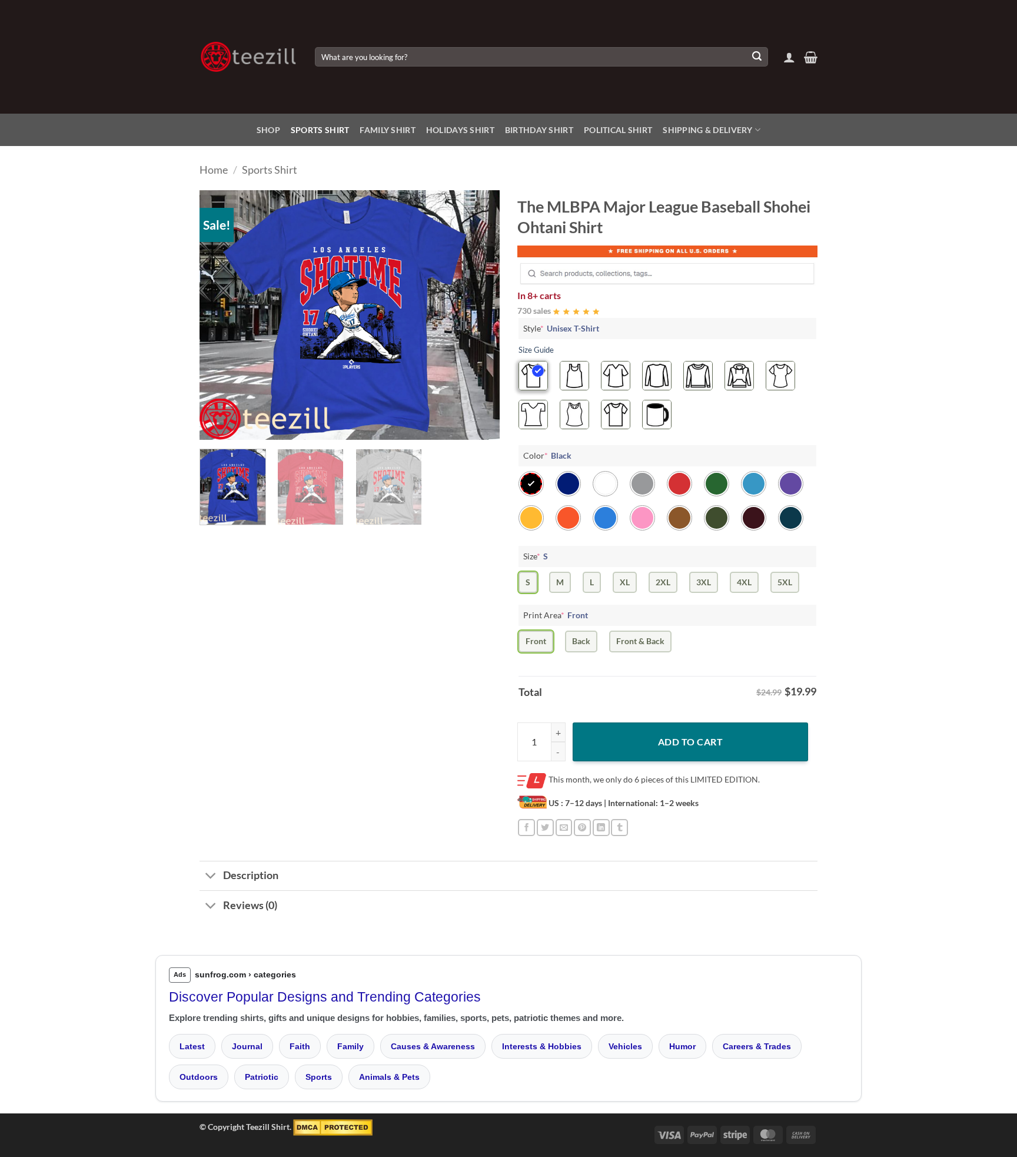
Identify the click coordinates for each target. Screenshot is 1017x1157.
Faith (300, 1046)
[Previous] (220, 315)
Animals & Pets (389, 1077)
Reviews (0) (250, 905)
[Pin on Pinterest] (582, 827)
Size (535, 556)
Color (547, 455)
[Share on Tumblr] (619, 827)
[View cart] (810, 57)
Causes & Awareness (433, 1046)
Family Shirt (387, 130)
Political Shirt (618, 130)
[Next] (479, 315)
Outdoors (199, 1077)
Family (350, 1046)
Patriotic (261, 1077)
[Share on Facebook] (526, 827)
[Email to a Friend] (564, 827)
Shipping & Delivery (707, 130)
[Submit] (757, 57)
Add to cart (690, 741)
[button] (789, 57)
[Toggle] (211, 877)
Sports (318, 1077)
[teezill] (248, 57)
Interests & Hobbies (541, 1046)
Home (214, 169)
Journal (247, 1046)
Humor (682, 1046)
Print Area (555, 615)
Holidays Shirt (460, 130)
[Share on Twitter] (545, 827)
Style (561, 328)
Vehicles (625, 1046)
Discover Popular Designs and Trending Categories (325, 996)
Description (250, 875)
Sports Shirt (320, 130)
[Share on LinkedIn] (601, 827)
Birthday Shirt (539, 130)
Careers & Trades (757, 1046)
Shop (268, 130)
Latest (192, 1046)
